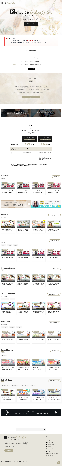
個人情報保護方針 (51, 448)
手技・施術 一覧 (54, 240)
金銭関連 (12, 298)
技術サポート (25, 385)
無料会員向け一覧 (54, 215)
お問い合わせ (50, 455)
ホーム (48, 440)
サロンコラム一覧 (54, 380)
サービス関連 (5, 298)
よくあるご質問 (50, 444)
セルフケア (5, 327)
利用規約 (49, 451)
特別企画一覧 (55, 350)
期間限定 (4, 355)
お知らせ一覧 (31, 68)
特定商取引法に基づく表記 (52, 453)
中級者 (9, 245)
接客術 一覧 (55, 268)
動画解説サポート (6, 385)
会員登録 (56, 3)
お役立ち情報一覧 (54, 322)
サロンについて (50, 442)
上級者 (15, 245)
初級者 (4, 245)
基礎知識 (19, 327)
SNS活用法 (12, 327)
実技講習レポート (16, 385)
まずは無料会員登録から (31, 23)
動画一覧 (56, 176)
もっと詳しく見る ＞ (31, 97)
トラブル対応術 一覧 (53, 294)
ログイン (51, 3)
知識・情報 (33, 385)
